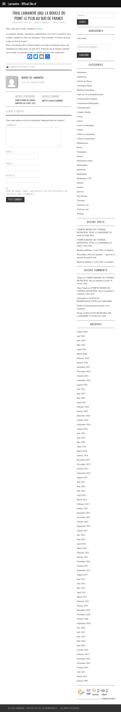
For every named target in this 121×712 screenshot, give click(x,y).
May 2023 (81, 490)
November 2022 (83, 517)
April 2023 (81, 495)
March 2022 (82, 548)
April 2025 (81, 402)
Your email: (82, 38)
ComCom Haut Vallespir (87, 98)
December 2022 (83, 512)
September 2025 (83, 380)
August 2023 (82, 477)
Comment (12, 125)
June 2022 (81, 539)
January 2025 (82, 411)
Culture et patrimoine (86, 134)
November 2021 (83, 561)
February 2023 (83, 504)
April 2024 (81, 446)
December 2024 (83, 415)
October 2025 (82, 375)
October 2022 (82, 521)
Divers (79, 147)
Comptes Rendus (84, 112)
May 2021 (81, 588)
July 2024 (81, 433)
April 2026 (81, 349)
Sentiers (80, 182)
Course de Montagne (85, 125)
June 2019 (81, 636)
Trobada (80, 213)
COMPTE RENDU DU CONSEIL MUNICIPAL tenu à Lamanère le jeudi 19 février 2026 (96, 280)
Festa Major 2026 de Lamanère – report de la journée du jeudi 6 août (96, 256)
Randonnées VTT (84, 178)
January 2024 (82, 455)
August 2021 (82, 574)
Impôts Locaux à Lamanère (52, 100)
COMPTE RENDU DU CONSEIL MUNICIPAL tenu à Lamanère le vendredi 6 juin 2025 (95, 290)
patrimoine (81, 169)
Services (80, 191)
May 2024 (81, 442)
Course (32, 66)
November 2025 (83, 371)
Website (10, 175)
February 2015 (83, 654)
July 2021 (81, 579)
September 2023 (83, 473)
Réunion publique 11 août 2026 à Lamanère (95, 250)
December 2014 (83, 658)
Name (9, 151)
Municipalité (82, 165)
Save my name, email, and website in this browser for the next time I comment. (37, 192)
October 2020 (82, 618)
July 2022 (81, 534)
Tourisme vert (83, 204)
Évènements (82, 151)
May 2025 (81, 398)
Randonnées (82, 173)
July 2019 (81, 632)
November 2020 (83, 614)
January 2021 (82, 605)
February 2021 (83, 601)
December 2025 (83, 367)
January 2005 (82, 680)
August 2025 (82, 384)
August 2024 (82, 428)
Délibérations (82, 143)
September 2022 (83, 526)
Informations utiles (85, 160)
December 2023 (83, 459)
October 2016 (82, 649)
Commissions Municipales (18, 66)
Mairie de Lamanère (42, 22)
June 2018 (81, 645)
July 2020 (81, 627)
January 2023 (82, 508)
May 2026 (81, 344)
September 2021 (83, 570)
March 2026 (82, 353)
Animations (81, 72)
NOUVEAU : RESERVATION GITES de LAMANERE (94, 300)
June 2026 (81, 340)
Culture (80, 129)
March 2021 (82, 596)
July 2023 (81, 481)
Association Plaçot (84, 85)
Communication (83, 107)
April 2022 (81, 543)
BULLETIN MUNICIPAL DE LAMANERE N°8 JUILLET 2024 (94, 314)
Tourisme (81, 200)
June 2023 (81, 486)
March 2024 (82, 451)
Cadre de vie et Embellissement (90, 94)
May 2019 (81, 641)
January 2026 (82, 362)
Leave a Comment (59, 22)
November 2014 (83, 663)
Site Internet (82, 196)
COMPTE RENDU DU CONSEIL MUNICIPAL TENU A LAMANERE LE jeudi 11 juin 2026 (94, 242)
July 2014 (81, 671)
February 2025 (83, 406)
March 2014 (82, 676)
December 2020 (83, 610)
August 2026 (82, 331)
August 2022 (82, 530)
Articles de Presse (84, 81)
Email (10, 163)
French (39, 28)
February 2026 (83, 358)
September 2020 (83, 623)
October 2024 (82, 420)
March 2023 (82, 499)
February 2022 (83, 552)
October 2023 (82, 468)
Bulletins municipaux (86, 90)
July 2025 (81, 389)
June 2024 (81, 437)
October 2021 (82, 565)
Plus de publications (33, 82)
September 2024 (83, 424)
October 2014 (82, 667)
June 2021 (81, 583)
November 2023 (83, 464)
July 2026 (81, 336)
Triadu (79, 305)
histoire (80, 156)
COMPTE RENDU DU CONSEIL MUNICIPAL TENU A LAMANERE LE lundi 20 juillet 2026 (94, 232)
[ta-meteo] (93, 691)
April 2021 (81, 592)
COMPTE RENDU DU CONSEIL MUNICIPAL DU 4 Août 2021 (25, 102)
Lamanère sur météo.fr (109, 698)
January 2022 (82, 557)
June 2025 (81, 393)
